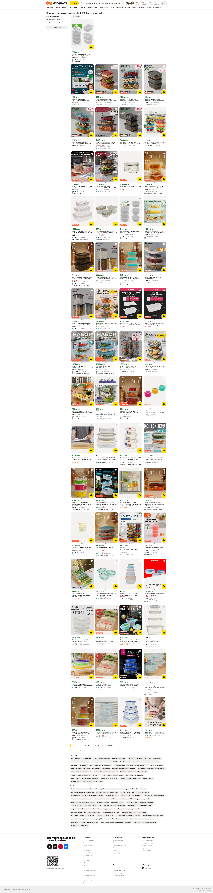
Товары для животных (89, 875)
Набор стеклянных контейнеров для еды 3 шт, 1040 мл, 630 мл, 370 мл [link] (106, 142)
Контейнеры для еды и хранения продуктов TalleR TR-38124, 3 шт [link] (129, 684)
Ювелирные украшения (89, 883)
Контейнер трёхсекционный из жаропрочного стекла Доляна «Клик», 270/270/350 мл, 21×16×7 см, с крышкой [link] (82, 412)
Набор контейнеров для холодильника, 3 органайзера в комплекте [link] (80, 100)
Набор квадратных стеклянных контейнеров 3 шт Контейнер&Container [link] (153, 277)
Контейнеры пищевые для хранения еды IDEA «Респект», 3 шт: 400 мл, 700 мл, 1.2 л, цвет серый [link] (82, 277)
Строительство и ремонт (89, 878)
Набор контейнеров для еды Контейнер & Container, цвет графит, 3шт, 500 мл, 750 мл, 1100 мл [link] (130, 142)
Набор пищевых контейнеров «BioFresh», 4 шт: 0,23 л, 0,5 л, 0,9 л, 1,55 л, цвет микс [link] (81, 733)
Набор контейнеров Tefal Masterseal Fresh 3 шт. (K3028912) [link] (154, 594)
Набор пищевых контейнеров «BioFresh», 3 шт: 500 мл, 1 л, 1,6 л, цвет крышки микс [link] (154, 503)
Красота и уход (87, 860)
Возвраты (115, 850)
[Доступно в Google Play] (55, 848)
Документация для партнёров (121, 873)
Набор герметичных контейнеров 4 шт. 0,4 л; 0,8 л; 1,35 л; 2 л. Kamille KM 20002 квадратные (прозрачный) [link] (130, 733)
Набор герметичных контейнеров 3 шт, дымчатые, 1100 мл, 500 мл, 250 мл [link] (106, 187)
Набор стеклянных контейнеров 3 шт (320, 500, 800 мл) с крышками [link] (106, 733)
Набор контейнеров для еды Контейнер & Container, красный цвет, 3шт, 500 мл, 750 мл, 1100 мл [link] (106, 100)
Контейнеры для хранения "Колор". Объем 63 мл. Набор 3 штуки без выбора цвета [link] (154, 548)
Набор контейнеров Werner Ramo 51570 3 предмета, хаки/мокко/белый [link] (106, 232)
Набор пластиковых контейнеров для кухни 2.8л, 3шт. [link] (130, 187)
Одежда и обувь (87, 853)
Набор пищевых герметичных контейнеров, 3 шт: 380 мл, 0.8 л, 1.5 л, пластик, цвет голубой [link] (130, 277)
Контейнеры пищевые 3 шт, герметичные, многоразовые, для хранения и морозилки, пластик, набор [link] (82, 594)
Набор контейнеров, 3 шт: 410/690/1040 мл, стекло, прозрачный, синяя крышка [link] (103, 367)
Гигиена (85, 848)
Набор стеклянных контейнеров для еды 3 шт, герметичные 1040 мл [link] (154, 458)
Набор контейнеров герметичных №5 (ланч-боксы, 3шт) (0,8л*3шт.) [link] (106, 594)
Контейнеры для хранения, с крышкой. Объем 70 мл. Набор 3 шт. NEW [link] (82, 55)
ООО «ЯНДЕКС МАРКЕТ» (204, 888)
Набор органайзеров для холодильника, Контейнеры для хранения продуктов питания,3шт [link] (105, 640)
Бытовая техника (87, 845)
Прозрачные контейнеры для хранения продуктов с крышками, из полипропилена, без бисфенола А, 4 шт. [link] (82, 458)
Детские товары (87, 880)
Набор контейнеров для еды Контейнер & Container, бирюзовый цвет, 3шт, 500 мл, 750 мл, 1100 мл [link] (81, 142)
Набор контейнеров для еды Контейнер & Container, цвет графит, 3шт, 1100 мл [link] (154, 100)
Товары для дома (87, 855)
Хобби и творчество (88, 863)
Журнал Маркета (117, 853)
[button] (76, 16)
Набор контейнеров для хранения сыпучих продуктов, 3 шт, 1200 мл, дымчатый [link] (81, 324)
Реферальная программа (149, 843)
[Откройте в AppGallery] (60, 848)
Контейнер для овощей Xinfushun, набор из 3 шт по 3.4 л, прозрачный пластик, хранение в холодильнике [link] (105, 413)
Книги (84, 868)
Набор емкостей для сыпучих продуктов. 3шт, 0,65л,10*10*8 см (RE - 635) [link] (155, 411)
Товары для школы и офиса (90, 870)
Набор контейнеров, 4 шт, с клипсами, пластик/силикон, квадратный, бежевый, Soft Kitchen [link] (155, 640)
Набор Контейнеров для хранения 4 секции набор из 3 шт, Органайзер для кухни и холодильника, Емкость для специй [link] (155, 733)
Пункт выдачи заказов (148, 848)
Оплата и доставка (118, 843)
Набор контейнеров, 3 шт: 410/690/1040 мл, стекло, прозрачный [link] (82, 367)
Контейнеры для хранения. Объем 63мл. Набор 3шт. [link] (129, 232)
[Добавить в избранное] (91, 21)
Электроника (86, 850)
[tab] (50, 8)
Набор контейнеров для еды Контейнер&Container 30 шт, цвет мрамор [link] (129, 367)
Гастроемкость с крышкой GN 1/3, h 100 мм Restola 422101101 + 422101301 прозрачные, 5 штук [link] (130, 324)
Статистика (7, 889)
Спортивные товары (88, 873)
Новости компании (147, 840)
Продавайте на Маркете (119, 870)
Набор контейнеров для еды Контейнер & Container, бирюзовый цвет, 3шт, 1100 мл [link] (129, 100)
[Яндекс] (209, 890)
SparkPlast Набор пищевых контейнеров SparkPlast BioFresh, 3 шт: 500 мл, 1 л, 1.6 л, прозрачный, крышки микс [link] (82, 684)
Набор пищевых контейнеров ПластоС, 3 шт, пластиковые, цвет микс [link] (81, 503)
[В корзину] (91, 47)
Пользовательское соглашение (21, 889)
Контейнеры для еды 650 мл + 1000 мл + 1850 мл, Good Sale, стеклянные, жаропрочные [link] (154, 232)
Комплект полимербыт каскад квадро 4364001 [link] (82, 548)
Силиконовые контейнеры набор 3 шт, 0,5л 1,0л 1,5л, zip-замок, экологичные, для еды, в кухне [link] (130, 640)
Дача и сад (85, 865)
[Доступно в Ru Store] (66, 848)
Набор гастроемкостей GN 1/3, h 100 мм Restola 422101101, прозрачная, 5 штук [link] (154, 324)
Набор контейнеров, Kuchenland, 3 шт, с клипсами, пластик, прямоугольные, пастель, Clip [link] (106, 458)
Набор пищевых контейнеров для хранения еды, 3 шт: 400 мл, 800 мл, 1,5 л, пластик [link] (106, 503)
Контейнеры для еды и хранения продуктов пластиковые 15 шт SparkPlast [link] (129, 550)
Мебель (85, 843)
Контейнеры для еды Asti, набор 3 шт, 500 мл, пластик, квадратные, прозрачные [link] (82, 640)
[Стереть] (121, 3)
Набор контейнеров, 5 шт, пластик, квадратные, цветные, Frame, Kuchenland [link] (129, 594)
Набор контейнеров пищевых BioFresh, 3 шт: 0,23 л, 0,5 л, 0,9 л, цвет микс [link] (130, 412)
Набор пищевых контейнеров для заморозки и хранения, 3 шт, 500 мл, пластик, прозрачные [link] (154, 187)
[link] (81, 758)
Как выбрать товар (118, 840)
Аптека (85, 858)
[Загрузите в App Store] (49, 848)
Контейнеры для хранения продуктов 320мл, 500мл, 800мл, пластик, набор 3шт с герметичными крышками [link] (155, 686)
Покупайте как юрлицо (119, 845)
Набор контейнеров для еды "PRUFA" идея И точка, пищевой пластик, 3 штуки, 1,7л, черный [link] (82, 187)
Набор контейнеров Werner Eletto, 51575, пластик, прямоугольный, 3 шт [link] (82, 232)
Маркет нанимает (147, 850)
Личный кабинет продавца (120, 868)
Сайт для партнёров (118, 875)
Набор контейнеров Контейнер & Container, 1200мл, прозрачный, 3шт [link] (106, 277)
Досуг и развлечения (88, 840)
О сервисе (116, 848)
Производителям (147, 845)
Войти (164, 3)
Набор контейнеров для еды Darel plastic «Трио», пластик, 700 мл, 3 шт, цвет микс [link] (106, 548)
